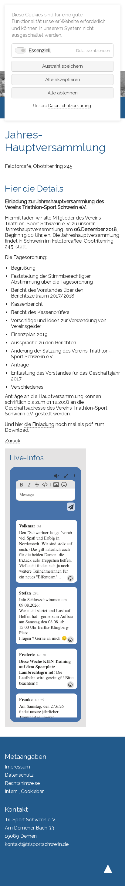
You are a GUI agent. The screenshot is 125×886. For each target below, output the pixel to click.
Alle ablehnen (63, 93)
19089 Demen (21, 836)
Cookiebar (32, 791)
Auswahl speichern (62, 66)
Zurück (12, 441)
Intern (11, 791)
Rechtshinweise (22, 783)
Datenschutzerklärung (69, 105)
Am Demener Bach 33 (29, 828)
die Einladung (39, 424)
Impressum (17, 767)
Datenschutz (19, 775)
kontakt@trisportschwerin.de (37, 844)
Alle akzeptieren (62, 79)
